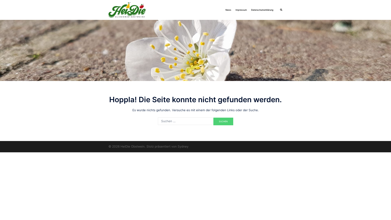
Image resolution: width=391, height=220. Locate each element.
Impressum (241, 10)
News (228, 10)
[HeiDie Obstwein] (127, 9)
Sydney (183, 146)
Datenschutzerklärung (262, 10)
